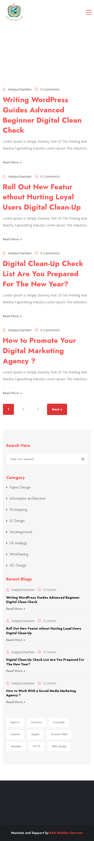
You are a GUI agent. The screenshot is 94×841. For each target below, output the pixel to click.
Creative (15, 734)
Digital (35, 734)
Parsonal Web (59, 734)
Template (15, 746)
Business (36, 722)
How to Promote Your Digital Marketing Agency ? (39, 350)
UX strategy (18, 543)
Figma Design (20, 487)
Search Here (18, 445)
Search (83, 459)
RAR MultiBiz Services (66, 833)
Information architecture (28, 498)
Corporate (59, 722)
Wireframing (19, 554)
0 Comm (50, 590)
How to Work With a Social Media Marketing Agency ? (41, 693)
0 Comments (50, 89)
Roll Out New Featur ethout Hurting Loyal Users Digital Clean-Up (42, 197)
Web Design (59, 746)
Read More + (12, 162)
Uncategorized (21, 532)
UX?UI (36, 746)
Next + (57, 409)
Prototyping (18, 510)
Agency (15, 722)
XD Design (18, 565)
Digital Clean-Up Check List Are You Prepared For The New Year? (43, 273)
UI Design (17, 521)
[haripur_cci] (14, 12)
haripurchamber (20, 89)
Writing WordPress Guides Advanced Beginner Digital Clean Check (42, 114)
